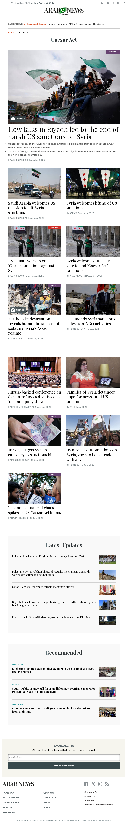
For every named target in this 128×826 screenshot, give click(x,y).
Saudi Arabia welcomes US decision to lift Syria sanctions (32, 207)
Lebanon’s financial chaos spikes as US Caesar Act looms (34, 510)
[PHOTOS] (64, 86)
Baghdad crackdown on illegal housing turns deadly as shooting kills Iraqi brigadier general (54, 603)
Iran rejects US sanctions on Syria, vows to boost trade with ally (91, 454)
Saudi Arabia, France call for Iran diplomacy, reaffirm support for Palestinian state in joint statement (53, 690)
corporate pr (90, 792)
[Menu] (4, 3)
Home (11, 32)
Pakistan (8, 792)
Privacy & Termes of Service (98, 804)
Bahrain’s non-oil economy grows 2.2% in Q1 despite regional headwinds (84, 24)
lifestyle (50, 797)
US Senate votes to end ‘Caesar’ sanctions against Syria (31, 265)
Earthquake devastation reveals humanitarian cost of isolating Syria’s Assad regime (34, 326)
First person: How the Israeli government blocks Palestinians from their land (51, 710)
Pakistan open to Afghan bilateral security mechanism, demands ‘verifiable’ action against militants (51, 573)
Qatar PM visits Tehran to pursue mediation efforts (43, 587)
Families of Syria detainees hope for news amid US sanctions (90, 396)
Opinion (49, 792)
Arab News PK (21, 3)
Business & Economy (37, 24)
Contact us (90, 796)
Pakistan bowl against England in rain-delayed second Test (48, 556)
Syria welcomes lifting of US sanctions (91, 205)
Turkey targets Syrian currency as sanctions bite (31, 452)
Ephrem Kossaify (21, 407)
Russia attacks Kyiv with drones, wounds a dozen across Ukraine (51, 617)
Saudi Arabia (11, 797)
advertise (89, 800)
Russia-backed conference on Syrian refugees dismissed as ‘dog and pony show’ (34, 396)
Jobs (47, 807)
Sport (48, 802)
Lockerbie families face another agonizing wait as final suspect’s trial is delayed (53, 670)
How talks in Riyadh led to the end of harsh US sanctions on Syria (63, 133)
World (16, 684)
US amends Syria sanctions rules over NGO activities (90, 321)
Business (8, 812)
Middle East (18, 665)
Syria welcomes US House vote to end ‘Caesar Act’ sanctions (89, 265)
